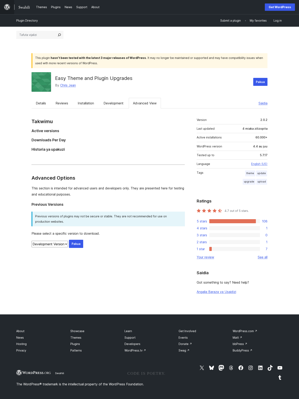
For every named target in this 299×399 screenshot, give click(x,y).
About (20, 331)
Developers (132, 344)
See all (262, 257)
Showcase (77, 331)
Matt (237, 337)
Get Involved (187, 331)
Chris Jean (68, 85)
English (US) (259, 164)
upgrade (249, 181)
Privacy (21, 350)
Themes (75, 337)
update (261, 173)
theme (250, 173)
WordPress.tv (135, 350)
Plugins (75, 344)
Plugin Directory (27, 20)
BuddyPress (242, 350)
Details (41, 103)
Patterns (76, 350)
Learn (128, 331)
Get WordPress (280, 7)
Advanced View (145, 103)
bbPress (240, 344)
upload (262, 181)
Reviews (62, 103)
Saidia (263, 103)
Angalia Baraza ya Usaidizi (216, 292)
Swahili (59, 373)
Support (129, 337)
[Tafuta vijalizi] (59, 35)
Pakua (260, 82)
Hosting (21, 344)
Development (113, 103)
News (20, 337)
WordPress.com (245, 331)
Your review (205, 257)
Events (183, 337)
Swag (184, 350)
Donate (185, 344)
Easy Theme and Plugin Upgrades (93, 78)
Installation (86, 103)
